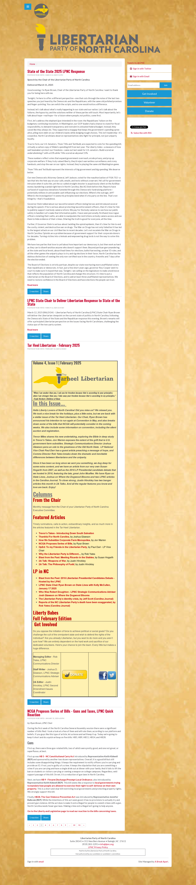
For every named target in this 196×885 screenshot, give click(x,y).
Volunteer (149, 102)
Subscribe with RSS (143, 133)
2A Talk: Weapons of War (52, 560)
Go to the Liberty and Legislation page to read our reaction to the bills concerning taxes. (71, 811)
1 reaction (34, 291)
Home (32, 64)
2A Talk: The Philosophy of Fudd (56, 564)
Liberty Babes (45, 612)
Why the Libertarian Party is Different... (59, 553)
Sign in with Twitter (141, 68)
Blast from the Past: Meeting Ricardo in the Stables (66, 557)
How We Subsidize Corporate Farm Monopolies (64, 540)
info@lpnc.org (107, 844)
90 (79, 825)
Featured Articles (49, 517)
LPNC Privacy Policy (98, 847)
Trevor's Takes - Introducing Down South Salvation (66, 533)
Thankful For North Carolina (54, 536)
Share (45, 291)
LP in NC (41, 571)
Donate (149, 111)
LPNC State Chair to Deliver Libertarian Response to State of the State (73, 302)
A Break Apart (161, 861)
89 (74, 825)
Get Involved (45, 624)
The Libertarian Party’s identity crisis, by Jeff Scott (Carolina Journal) (76, 598)
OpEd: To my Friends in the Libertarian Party (63, 547)
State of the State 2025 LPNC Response (56, 71)
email (41, 861)
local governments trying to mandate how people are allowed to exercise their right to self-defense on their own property (73, 785)
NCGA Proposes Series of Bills (55, 543)
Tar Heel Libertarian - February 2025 (53, 345)
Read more (32, 285)
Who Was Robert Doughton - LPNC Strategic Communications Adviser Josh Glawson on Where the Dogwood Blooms (77, 593)
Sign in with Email (140, 76)
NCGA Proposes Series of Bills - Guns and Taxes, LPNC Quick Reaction (70, 712)
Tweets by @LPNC (136, 63)
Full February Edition (52, 618)
